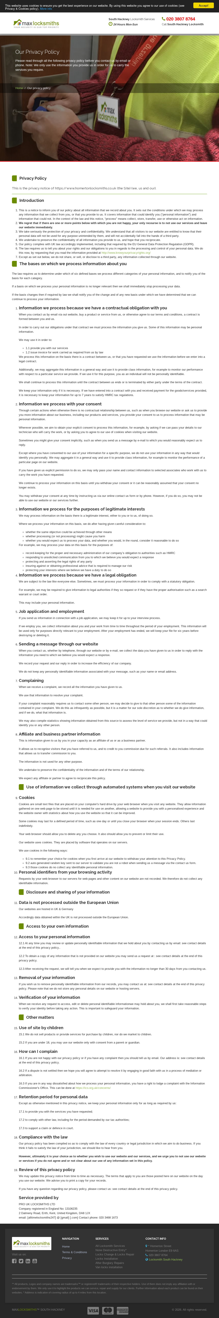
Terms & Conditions (74, 1252)
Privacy (67, 1258)
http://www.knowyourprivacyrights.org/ (126, 252)
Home (66, 1246)
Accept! (204, 5)
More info (46, 8)
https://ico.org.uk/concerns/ (93, 1088)
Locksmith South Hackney (166, 1259)
